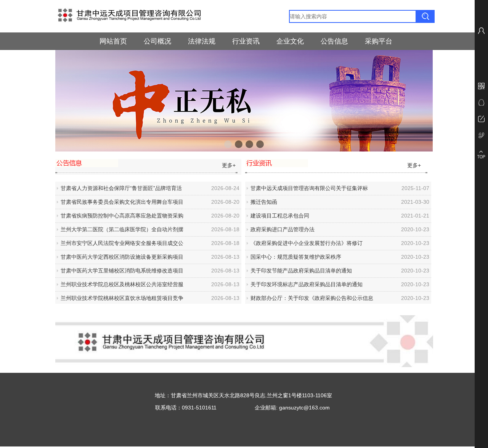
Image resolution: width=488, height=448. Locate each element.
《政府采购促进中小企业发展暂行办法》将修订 (306, 243)
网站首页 (113, 41)
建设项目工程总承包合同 (279, 216)
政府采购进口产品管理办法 (282, 229)
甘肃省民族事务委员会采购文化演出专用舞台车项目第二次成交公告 (122, 204)
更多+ (228, 165)
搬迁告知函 (263, 202)
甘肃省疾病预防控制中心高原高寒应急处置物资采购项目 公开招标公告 (122, 217)
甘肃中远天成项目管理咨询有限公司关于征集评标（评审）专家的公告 (309, 190)
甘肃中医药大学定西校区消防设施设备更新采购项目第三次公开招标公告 (122, 259)
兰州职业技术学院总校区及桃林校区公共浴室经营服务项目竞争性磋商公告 (122, 286)
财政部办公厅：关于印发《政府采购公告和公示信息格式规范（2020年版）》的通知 (311, 300)
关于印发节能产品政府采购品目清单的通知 (301, 271)
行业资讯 (246, 41)
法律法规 (201, 41)
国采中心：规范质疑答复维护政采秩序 (295, 257)
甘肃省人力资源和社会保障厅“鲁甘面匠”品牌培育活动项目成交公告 (121, 190)
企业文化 (290, 41)
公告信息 (334, 41)
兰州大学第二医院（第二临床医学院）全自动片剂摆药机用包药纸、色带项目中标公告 (122, 231)
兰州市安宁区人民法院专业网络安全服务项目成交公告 (122, 245)
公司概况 (157, 41)
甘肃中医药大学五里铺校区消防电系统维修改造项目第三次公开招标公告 (122, 272)
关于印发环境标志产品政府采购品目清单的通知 (306, 284)
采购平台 (378, 41)
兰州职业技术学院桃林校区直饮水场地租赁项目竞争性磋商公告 (122, 300)
